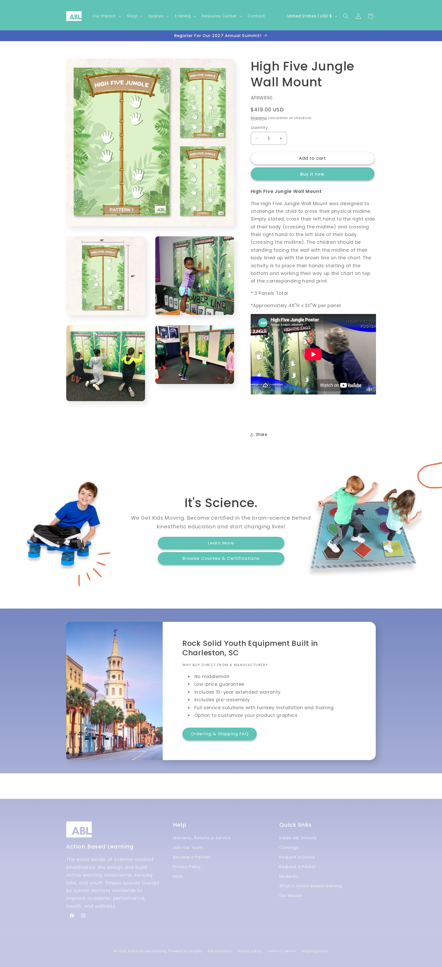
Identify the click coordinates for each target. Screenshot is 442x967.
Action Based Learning (147, 951)
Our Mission (290, 895)
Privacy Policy (187, 866)
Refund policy (220, 951)
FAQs (178, 876)
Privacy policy (249, 951)
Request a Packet (297, 866)
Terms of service (281, 951)
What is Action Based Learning (310, 886)
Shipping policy (315, 951)
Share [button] (262, 434)
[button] (106, 16)
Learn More (221, 543)
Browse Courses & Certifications (221, 558)
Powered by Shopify (185, 951)
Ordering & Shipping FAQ (219, 734)
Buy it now (312, 174)
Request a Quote (297, 857)
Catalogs (289, 847)
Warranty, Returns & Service (202, 838)
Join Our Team (188, 847)
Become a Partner (192, 857)
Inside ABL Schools (298, 838)
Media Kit (288, 876)
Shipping (259, 117)
